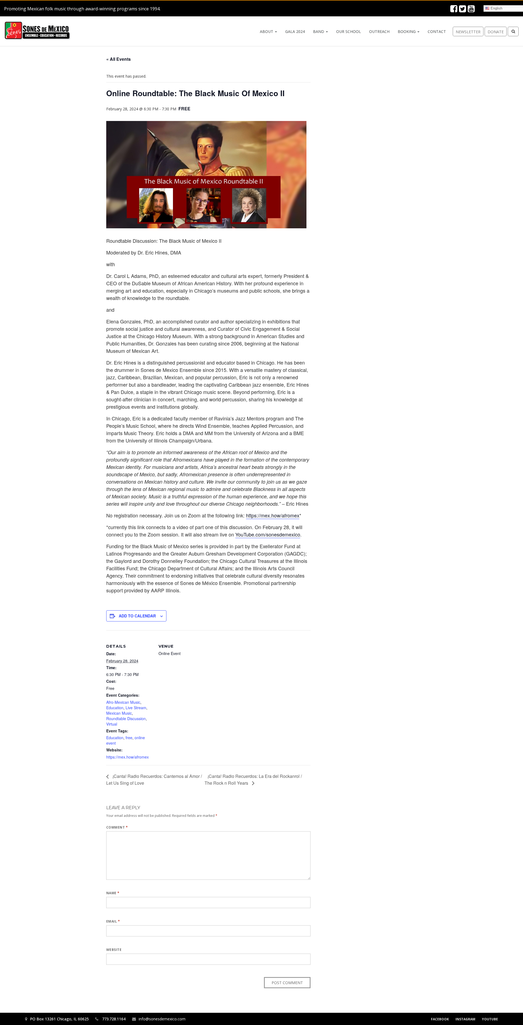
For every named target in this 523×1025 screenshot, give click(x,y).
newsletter (468, 31)
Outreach (379, 31)
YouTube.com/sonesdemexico (267, 534)
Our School (348, 31)
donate (496, 31)
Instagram (465, 1019)
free (129, 737)
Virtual (111, 724)
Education (114, 707)
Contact (437, 31)
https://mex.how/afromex (272, 515)
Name (113, 893)
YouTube (490, 1019)
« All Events (118, 59)
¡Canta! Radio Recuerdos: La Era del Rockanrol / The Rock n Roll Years (253, 779)
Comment (117, 827)
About (267, 31)
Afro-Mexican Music (123, 702)
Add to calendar (137, 615)
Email (113, 921)
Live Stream (136, 707)
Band (319, 31)
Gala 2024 (295, 31)
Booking (407, 31)
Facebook (440, 1019)
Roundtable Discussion (126, 718)
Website (113, 949)
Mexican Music (119, 713)
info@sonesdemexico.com (162, 1018)
